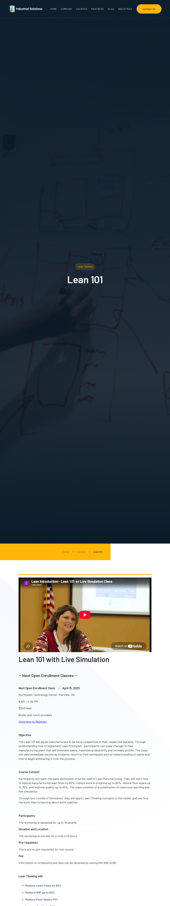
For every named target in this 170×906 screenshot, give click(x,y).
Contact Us (149, 8)
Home (65, 551)
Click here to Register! (33, 721)
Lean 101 (97, 551)
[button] (125, 9)
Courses (81, 551)
